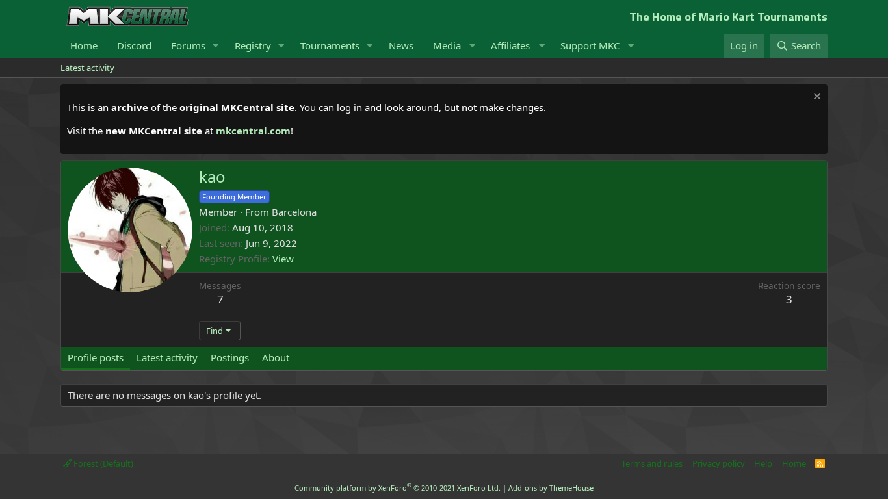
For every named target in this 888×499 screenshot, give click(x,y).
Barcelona (294, 211)
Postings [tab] (230, 357)
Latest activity (87, 67)
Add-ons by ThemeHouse (551, 488)
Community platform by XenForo (397, 488)
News (401, 45)
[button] (216, 46)
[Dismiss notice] (815, 98)
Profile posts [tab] (96, 357)
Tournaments (329, 45)
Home (84, 45)
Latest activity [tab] (167, 357)
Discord (134, 45)
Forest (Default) (102, 463)
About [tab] (275, 357)
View (283, 258)
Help (763, 463)
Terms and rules (652, 463)
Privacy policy (718, 463)
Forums (188, 45)
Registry (253, 45)
